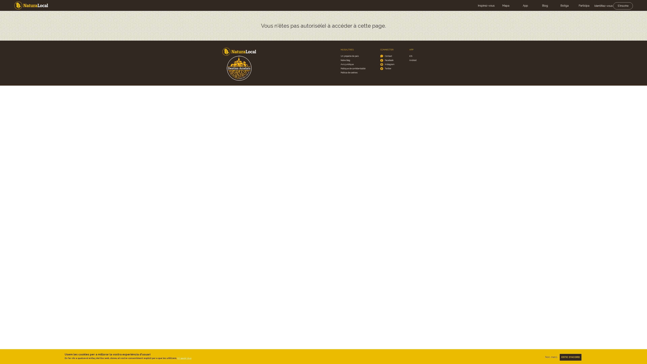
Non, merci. (551, 357)
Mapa (505, 5)
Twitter (388, 68)
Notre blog (345, 60)
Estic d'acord (570, 357)
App (525, 5)
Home (31, 5)
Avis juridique (347, 64)
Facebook (389, 60)
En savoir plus (184, 358)
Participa (584, 5)
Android (413, 60)
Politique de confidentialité (353, 68)
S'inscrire (623, 5)
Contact (388, 56)
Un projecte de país (350, 56)
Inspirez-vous (486, 5)
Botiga (564, 5)
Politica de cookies (349, 72)
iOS (410, 56)
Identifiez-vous (603, 5)
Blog (545, 5)
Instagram (389, 64)
